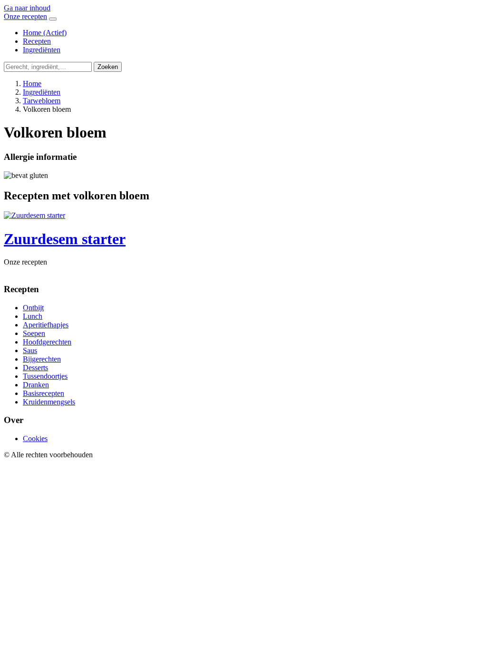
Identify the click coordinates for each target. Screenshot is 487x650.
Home (45, 33)
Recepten (37, 41)
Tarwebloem (41, 101)
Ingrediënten (41, 50)
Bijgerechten (42, 359)
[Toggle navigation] (53, 19)
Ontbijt (33, 308)
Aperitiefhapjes (45, 325)
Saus (30, 350)
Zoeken (107, 66)
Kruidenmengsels (49, 402)
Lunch (32, 316)
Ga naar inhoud (27, 8)
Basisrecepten (43, 393)
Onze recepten (25, 16)
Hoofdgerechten (47, 342)
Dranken (36, 385)
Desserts (35, 368)
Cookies (35, 438)
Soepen (34, 333)
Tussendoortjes (45, 376)
